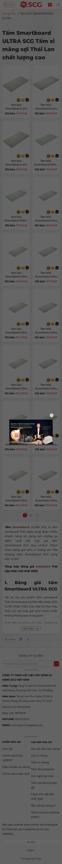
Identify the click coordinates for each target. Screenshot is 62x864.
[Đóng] (51, 415)
